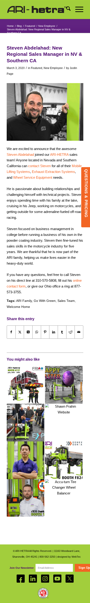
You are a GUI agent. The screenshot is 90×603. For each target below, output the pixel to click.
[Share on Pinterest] (45, 332)
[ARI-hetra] (37, 9)
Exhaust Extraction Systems (53, 172)
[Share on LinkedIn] (53, 332)
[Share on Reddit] (70, 332)
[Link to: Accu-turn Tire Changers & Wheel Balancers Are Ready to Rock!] (64, 498)
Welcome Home (18, 307)
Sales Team (66, 301)
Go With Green (45, 301)
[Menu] (77, 9)
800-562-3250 (47, 556)
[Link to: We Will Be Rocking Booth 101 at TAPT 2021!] (25, 498)
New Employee (53, 68)
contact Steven (39, 166)
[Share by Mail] (79, 332)
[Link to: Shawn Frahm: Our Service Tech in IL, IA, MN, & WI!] (64, 422)
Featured (36, 68)
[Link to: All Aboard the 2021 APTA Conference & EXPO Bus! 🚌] (25, 422)
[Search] (66, 9)
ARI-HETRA (59, 154)
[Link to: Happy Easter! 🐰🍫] (64, 385)
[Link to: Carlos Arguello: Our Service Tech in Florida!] (25, 460)
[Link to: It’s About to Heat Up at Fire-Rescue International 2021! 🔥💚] (25, 385)
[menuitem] (66, 9)
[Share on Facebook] (11, 332)
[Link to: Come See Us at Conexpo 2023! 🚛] (64, 460)
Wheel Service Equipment (32, 177)
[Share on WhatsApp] (37, 332)
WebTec (76, 556)
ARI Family (24, 301)
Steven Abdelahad (20, 154)
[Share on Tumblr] (62, 332)
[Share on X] (20, 332)
